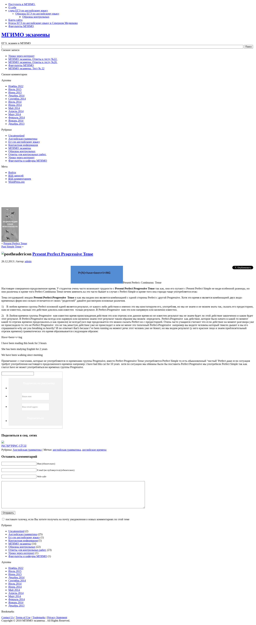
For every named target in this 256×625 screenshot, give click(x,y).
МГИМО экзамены (25, 34)
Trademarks (38, 617)
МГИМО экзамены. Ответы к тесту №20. (32, 62)
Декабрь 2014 (16, 95)
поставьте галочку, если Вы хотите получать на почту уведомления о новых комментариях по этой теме (67, 519)
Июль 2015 (14, 89)
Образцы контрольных (35, 16)
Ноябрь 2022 (15, 86)
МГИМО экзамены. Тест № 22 (26, 68)
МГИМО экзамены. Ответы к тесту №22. (32, 59)
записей (16, 175)
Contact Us (7, 617)
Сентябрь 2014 (17, 98)
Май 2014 (14, 108)
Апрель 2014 (16, 111)
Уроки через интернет (21, 55)
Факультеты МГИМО (21, 65)
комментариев (19, 178)
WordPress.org (16, 181)
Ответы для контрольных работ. (27, 154)
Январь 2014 (15, 120)
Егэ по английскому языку (24, 141)
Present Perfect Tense (15, 243)
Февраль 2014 (16, 117)
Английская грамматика (22, 138)
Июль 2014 (14, 101)
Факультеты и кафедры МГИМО (27, 160)
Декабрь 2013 (16, 123)
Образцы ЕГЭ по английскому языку (37, 13)
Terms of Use (23, 617)
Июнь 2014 (15, 104)
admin (28, 261)
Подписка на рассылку (39, 383)
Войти (12, 172)
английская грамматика (67, 449)
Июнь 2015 (15, 92)
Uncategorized (16, 135)
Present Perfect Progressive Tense (62, 254)
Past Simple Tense (11, 246)
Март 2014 (14, 114)
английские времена (94, 449)
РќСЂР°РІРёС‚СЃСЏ (13, 445)
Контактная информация (23, 145)
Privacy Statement (57, 617)
